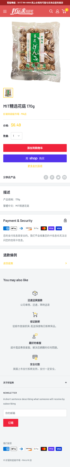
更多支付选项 (35, 165)
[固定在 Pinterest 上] (52, 177)
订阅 (10, 422)
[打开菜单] (5, 11)
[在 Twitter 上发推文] (58, 177)
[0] (64, 11)
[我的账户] (57, 11)
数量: (6, 135)
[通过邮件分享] (64, 177)
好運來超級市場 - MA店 (15, 114)
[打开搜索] (51, 11)
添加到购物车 (35, 147)
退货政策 (8, 263)
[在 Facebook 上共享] (46, 177)
